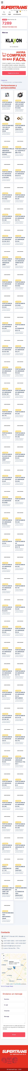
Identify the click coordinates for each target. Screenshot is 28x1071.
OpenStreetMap (17, 984)
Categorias (4, 80)
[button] (14, 967)
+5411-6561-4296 (8, 941)
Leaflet (11, 984)
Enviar (14, 1034)
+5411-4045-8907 (20, 941)
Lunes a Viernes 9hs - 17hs (11, 948)
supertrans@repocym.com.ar (12, 946)
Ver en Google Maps (7, 986)
